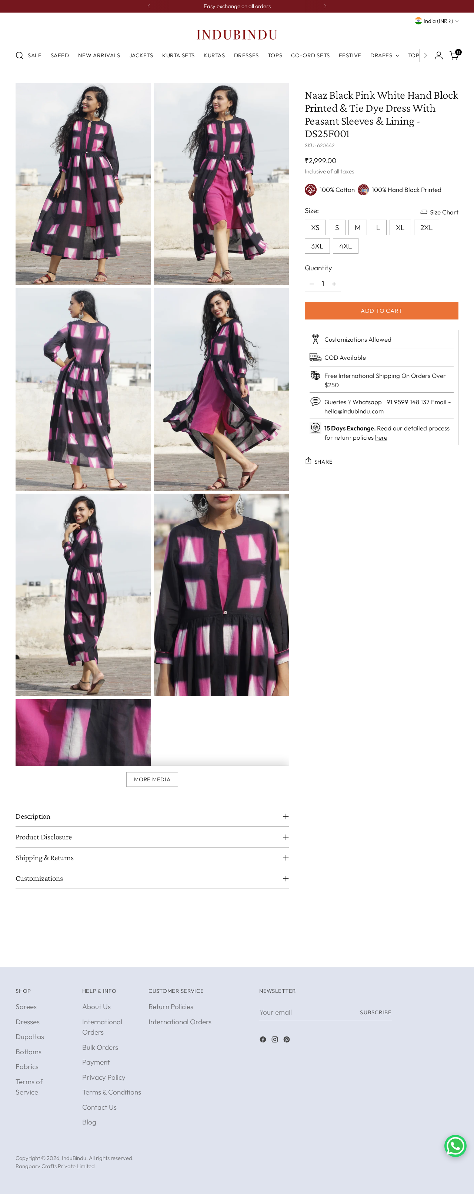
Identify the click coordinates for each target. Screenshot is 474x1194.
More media (152, 779)
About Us (96, 1006)
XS (315, 227)
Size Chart (444, 212)
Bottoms (28, 1051)
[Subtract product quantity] (311, 283)
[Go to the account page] (438, 55)
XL (400, 227)
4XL (345, 245)
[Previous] (149, 6)
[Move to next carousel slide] (452, 953)
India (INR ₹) (438, 20)
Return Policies (170, 1006)
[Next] (325, 6)
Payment (96, 1062)
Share (323, 461)
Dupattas (30, 1036)
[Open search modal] (19, 55)
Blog (89, 1121)
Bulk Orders (100, 1047)
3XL (317, 245)
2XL (426, 227)
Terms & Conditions (111, 1092)
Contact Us (99, 1107)
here (381, 437)
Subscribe (376, 1012)
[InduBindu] (237, 34)
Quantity (318, 267)
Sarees (26, 1006)
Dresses (28, 1021)
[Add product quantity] (334, 283)
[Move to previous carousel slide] (435, 953)
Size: (312, 210)
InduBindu (74, 1157)
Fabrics (27, 1066)
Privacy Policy (104, 1077)
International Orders (179, 1021)
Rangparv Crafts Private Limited (55, 1166)
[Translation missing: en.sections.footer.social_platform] (263, 1040)
